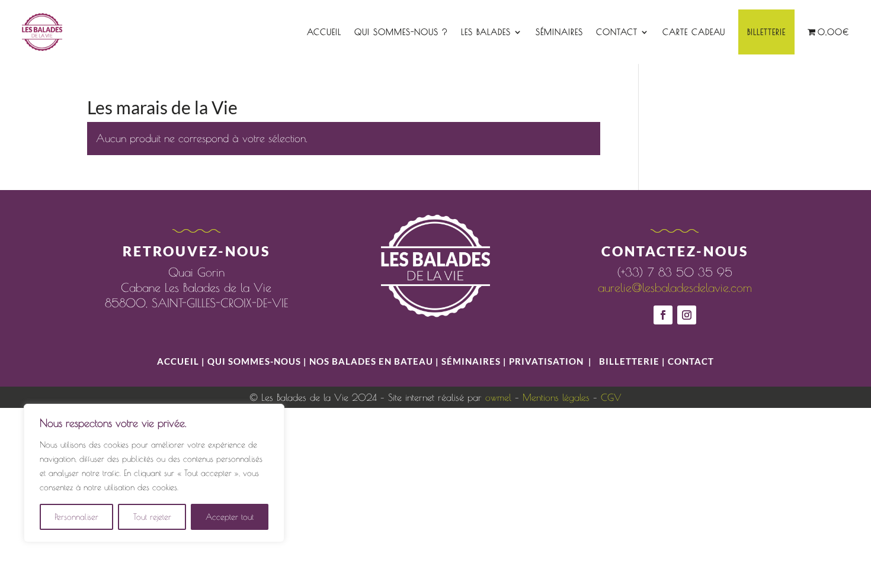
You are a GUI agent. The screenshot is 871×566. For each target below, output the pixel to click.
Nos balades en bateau (371, 361)
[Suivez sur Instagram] (686, 314)
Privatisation (546, 361)
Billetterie (766, 32)
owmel (498, 397)
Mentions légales (556, 397)
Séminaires (559, 32)
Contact (617, 32)
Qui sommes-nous (255, 361)
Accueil (324, 32)
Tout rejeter (152, 517)
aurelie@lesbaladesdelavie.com (675, 287)
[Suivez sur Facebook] (663, 314)
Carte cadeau (693, 32)
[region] (154, 473)
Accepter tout (230, 517)
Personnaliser (76, 517)
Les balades (486, 32)
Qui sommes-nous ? (401, 32)
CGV (611, 397)
